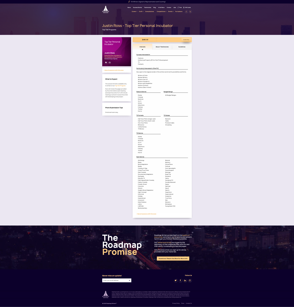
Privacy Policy (176, 303)
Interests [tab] (142, 47)
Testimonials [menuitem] (147, 7)
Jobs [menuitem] (174, 7)
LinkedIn (185, 280)
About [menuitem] (129, 7)
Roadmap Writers (105, 9)
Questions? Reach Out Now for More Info (173, 258)
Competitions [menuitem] (161, 11)
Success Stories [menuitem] (137, 7)
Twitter (176, 280)
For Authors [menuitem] (178, 11)
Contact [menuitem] (169, 7)
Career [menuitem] (134, 11)
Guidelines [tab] (181, 47)
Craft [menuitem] (140, 11)
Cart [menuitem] (190, 11)
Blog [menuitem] (154, 7)
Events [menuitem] (170, 11)
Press (182, 303)
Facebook (180, 280)
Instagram (190, 280)
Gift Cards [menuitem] (188, 7)
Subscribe (129, 280)
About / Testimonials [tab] (162, 47)
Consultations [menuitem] (149, 11)
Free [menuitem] (180, 7)
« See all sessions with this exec (114, 70)
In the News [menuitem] (161, 7)
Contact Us (189, 303)
